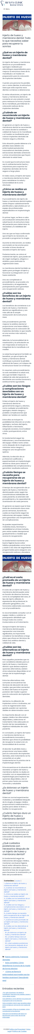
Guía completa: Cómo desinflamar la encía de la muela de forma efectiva (16, 965)
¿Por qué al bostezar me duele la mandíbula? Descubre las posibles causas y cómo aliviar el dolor (16, 994)
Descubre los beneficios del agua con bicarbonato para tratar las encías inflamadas (14, 1015)
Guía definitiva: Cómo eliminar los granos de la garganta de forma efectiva (16, 1000)
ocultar (18, 881)
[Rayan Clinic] (12, 3)
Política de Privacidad (17, 1029)
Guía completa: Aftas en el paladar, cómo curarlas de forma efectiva (16, 1010)
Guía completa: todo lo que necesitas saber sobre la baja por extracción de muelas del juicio (16, 1005)
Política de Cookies (20, 1031)
